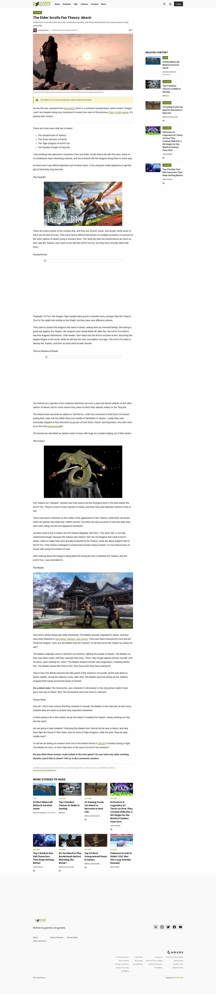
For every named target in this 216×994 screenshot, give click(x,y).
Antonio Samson (39, 812)
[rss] (155, 927)
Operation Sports (155, 964)
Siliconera (138, 960)
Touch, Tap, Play (122, 967)
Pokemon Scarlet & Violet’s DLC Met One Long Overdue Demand (121, 857)
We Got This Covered (154, 960)
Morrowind (69, 108)
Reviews (67, 4)
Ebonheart (53, 426)
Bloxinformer (178, 967)
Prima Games (124, 960)
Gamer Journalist (122, 964)
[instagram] (161, 927)
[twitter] (168, 927)
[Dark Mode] (170, 4)
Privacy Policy (72, 937)
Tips (76, 4)
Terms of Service (56, 937)
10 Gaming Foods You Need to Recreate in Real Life (94, 806)
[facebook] (174, 927)
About (35, 937)
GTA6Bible (125, 971)
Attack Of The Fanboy (174, 957)
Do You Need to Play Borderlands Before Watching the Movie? (70, 857)
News (57, 4)
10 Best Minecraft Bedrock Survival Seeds (43, 805)
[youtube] (180, 927)
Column (94, 4)
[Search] (164, 4)
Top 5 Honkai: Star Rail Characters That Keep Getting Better (43, 857)
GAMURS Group (178, 977)
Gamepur (158, 957)
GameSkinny (137, 964)
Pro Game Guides (122, 957)
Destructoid (178, 960)
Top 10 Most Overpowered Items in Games (95, 856)
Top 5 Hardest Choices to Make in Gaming (69, 805)
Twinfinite (138, 957)
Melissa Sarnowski (92, 816)
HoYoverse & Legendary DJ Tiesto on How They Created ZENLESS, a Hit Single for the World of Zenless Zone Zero (121, 811)
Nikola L (62, 812)
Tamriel (101, 743)
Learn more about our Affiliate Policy (44, 770)
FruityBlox (158, 967)
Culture (84, 4)
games (119, 112)
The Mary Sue (178, 964)
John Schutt (115, 825)
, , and (71, 639)
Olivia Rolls (114, 867)
